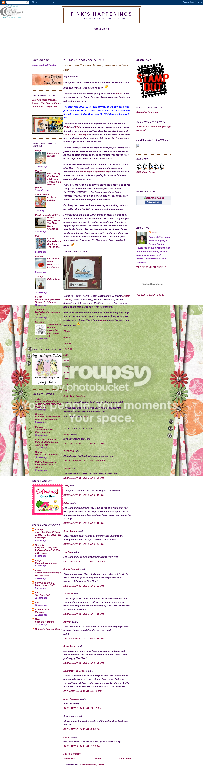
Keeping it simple (44, 622)
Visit (150, 295)
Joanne (36, 103)
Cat (37, 602)
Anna (38, 570)
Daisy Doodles (40, 99)
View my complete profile (151, 267)
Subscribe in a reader (147, 112)
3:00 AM (87, 417)
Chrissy (39, 256)
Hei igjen (40, 612)
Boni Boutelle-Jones (74, 670)
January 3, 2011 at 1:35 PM (81, 746)
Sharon (50, 103)
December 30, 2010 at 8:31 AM (83, 443)
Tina (43, 103)
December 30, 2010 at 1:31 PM (83, 478)
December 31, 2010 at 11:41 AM (84, 561)
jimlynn (67, 621)
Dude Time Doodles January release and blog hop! (95, 67)
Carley (47, 106)
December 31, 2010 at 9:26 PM (83, 638)
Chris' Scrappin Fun (45, 439)
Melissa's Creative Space (48, 629)
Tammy (39, 276)
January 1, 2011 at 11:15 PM (82, 708)
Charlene (68, 593)
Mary (37, 619)
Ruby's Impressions (45, 462)
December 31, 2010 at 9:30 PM (83, 663)
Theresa (39, 309)
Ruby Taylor (69, 646)
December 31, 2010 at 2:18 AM (83, 495)
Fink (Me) (40, 322)
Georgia (39, 414)
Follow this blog (154, 202)
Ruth (37, 236)
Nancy (66, 337)
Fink (41, 106)
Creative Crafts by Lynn (48, 215)
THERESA (68, 451)
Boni (66, 384)
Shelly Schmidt (71, 569)
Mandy (38, 452)
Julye (66, 503)
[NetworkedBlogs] (154, 198)
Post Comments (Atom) (91, 764)
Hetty (38, 150)
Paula (35, 106)
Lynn (66, 390)
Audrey (39, 398)
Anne (103, 320)
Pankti (66, 737)
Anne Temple (70, 531)
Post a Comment (72, 753)
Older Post (125, 758)
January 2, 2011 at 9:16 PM (81, 729)
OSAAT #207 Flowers (46, 454)
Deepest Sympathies (46, 563)
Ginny (38, 171)
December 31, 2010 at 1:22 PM (83, 585)
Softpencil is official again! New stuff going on (54, 330)
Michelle (39, 545)
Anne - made (42, 194)
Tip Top (67, 552)
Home (98, 758)
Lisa (37, 592)
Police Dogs (53, 279)
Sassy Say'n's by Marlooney (94, 171)
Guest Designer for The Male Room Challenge (54, 223)
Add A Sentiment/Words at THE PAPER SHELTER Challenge (48, 404)
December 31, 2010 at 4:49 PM (83, 614)
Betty (38, 560)
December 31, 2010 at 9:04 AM (83, 544)
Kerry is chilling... (44, 582)
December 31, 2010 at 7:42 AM (83, 523)
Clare (54, 106)
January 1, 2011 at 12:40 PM (82, 691)
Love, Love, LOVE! (45, 585)
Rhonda (52, 99)
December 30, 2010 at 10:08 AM (84, 460)
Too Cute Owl (42, 595)
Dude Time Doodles (74, 396)
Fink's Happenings (101, 13)
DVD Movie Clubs (145, 172)
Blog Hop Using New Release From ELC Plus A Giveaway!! (47, 550)
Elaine (57, 103)
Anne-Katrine (42, 609)
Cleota (38, 296)
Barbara (39, 427)
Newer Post (69, 758)
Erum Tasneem (71, 699)
